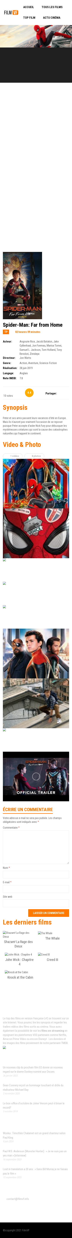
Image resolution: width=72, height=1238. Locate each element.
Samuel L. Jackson (30, 350)
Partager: (51, 393)
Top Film (29, 17)
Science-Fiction (48, 363)
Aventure (33, 363)
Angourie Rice (27, 341)
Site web (7, 896)
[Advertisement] (36, 130)
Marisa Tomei (54, 345)
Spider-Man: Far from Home (33, 325)
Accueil (28, 7)
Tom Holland (48, 350)
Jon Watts (25, 358)
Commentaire (11, 827)
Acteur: (7, 341)
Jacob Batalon (44, 341)
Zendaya (34, 354)
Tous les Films (52, 7)
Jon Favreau (39, 345)
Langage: (8, 373)
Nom (6, 867)
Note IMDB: (10, 378)
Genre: (7, 363)
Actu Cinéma (51, 17)
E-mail (7, 882)
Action (23, 363)
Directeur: (9, 358)
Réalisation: (10, 368)
